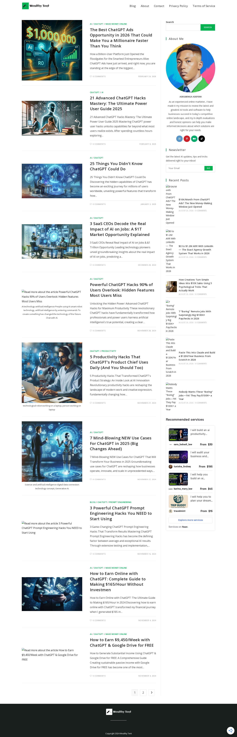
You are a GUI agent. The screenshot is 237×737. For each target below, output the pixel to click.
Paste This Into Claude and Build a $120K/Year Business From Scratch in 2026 (197, 356)
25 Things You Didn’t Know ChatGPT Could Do (116, 166)
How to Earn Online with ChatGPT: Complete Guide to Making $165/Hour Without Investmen (118, 581)
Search (170, 22)
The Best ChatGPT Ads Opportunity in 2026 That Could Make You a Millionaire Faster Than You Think (121, 38)
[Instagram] (179, 138)
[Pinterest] (187, 138)
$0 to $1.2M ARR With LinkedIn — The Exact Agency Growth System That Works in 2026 (196, 250)
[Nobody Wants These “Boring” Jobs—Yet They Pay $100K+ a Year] (171, 396)
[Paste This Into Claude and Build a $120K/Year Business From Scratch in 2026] (171, 357)
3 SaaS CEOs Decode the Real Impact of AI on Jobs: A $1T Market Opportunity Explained (120, 229)
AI (91, 24)
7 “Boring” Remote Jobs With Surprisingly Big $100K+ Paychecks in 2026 (195, 315)
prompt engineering (120, 502)
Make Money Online (116, 24)
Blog (92, 502)
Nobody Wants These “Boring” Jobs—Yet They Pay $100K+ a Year (196, 395)
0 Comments (99, 76)
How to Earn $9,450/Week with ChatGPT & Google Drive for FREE (122, 642)
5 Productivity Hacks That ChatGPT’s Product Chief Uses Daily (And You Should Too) (119, 362)
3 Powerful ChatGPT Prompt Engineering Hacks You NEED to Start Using (121, 513)
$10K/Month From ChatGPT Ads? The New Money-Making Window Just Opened (195, 203)
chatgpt (99, 24)
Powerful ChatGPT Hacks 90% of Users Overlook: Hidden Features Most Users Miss (122, 290)
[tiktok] (201, 138)
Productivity (109, 351)
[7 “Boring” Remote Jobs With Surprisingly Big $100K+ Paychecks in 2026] (171, 316)
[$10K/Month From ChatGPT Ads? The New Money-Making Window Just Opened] (171, 205)
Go (208, 168)
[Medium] (194, 138)
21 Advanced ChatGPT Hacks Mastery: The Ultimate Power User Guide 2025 (118, 103)
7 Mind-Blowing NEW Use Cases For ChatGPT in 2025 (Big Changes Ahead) (121, 443)
